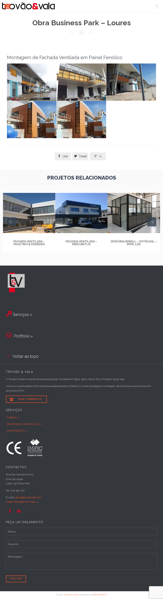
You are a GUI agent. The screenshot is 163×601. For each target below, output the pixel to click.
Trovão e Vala (71, 594)
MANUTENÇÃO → (17, 430)
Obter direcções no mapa (21, 501)
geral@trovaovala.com (28, 497)
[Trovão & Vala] (78, 6)
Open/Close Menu (7, 6)
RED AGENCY (100, 594)
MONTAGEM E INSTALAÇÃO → (25, 424)
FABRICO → (14, 417)
